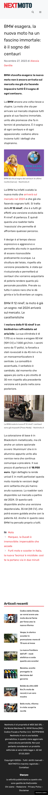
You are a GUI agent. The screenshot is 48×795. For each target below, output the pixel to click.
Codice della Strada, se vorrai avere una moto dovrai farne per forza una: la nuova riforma (29, 618)
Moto (11, 532)
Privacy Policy (34, 787)
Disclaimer (24, 790)
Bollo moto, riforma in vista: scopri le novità (29, 707)
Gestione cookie (41, 793)
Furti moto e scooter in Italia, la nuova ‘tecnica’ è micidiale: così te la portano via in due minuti (24, 555)
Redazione (21, 787)
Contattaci (24, 767)
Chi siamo (9, 787)
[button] (33, 12)
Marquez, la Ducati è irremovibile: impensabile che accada (21, 541)
